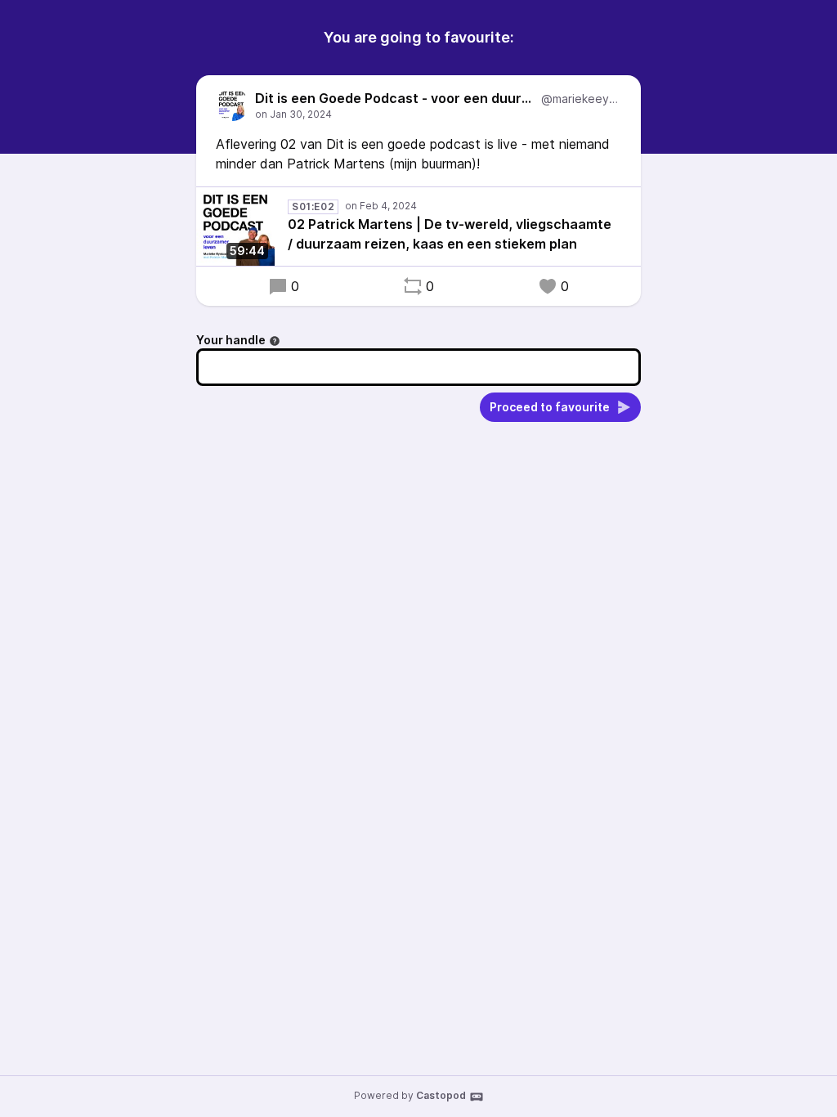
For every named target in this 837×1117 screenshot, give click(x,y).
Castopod (441, 1095)
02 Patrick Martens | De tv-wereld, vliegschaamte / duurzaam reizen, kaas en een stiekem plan (449, 234)
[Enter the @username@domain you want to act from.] (274, 341)
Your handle (231, 340)
